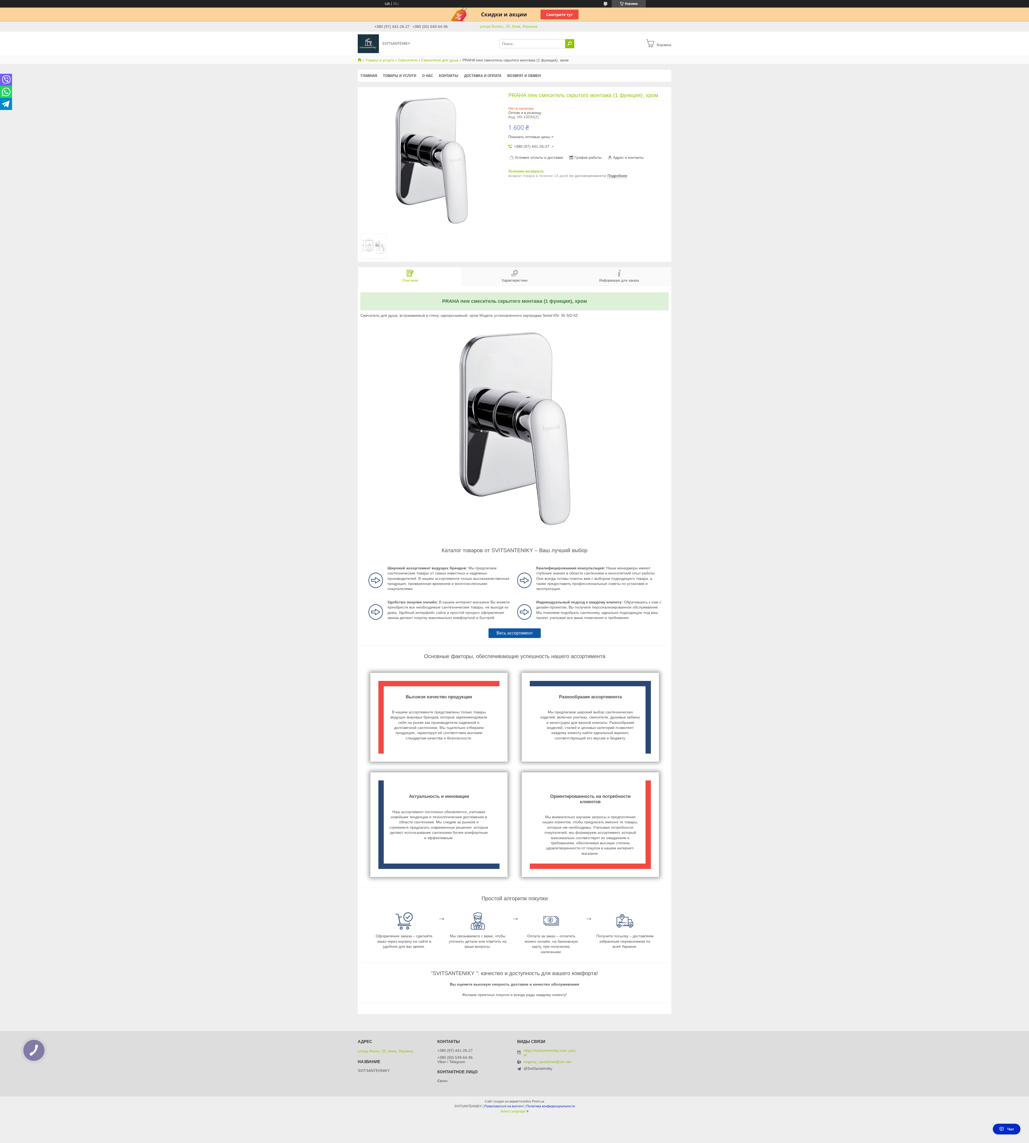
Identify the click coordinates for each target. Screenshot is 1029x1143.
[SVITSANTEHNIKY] (368, 43)
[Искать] (569, 43)
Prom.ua (538, 1101)
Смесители (407, 60)
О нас (427, 76)
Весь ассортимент (515, 633)
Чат (1010, 1129)
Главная (369, 76)
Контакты (448, 76)
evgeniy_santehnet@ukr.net (547, 1062)
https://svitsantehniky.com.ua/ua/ (550, 1052)
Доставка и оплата (482, 76)
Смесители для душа (439, 60)
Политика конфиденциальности (550, 1106)
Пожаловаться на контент (504, 1106)
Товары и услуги (379, 60)
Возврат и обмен (524, 76)
